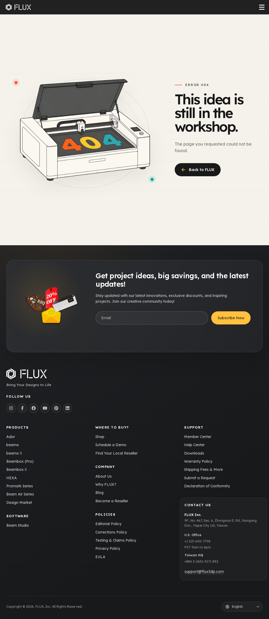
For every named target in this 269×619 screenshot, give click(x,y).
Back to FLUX (197, 169)
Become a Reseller (111, 501)
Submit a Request (199, 478)
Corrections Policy (111, 532)
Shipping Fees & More (203, 469)
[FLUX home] (18, 7)
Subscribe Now (231, 318)
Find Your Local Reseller (116, 453)
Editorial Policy (108, 523)
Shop (99, 436)
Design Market (19, 502)
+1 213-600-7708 (197, 541)
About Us (103, 476)
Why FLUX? (105, 484)
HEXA (11, 478)
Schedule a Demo (110, 444)
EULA (100, 556)
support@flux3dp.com (204, 571)
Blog (99, 492)
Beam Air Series (20, 494)
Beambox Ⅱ (16, 469)
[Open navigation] (262, 7)
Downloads (194, 453)
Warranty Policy (198, 461)
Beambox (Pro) (20, 461)
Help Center (194, 444)
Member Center (197, 436)
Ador (10, 436)
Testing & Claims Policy (115, 540)
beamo (12, 444)
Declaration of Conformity (207, 486)
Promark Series (19, 486)
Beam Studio (17, 525)
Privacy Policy (107, 548)
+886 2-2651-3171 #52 (201, 561)
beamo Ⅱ (14, 453)
